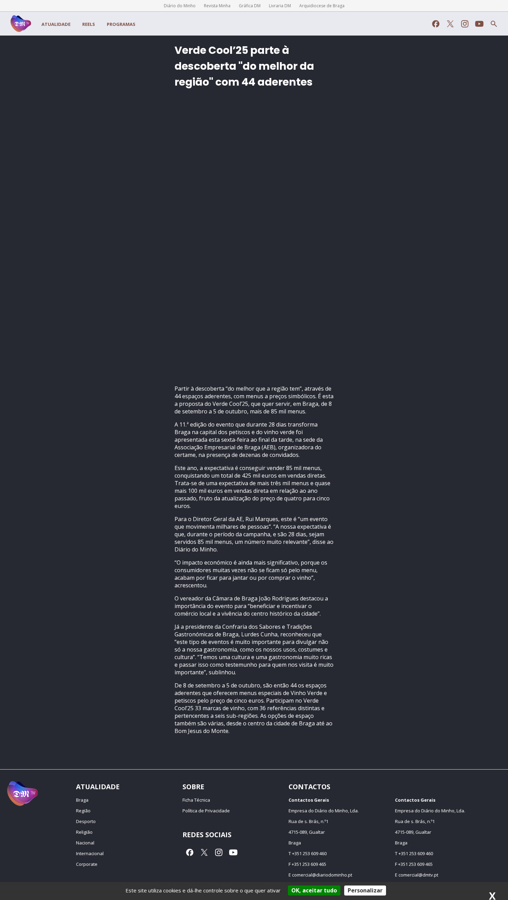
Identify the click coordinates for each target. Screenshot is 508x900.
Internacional (90, 853)
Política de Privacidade (206, 811)
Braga (82, 800)
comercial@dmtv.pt (418, 875)
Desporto (86, 821)
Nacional (85, 843)
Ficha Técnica (196, 800)
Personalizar (365, 890)
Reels (88, 24)
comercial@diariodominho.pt (322, 875)
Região (83, 811)
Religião (84, 832)
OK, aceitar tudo (314, 890)
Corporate (86, 864)
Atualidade (55, 24)
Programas (121, 24)
